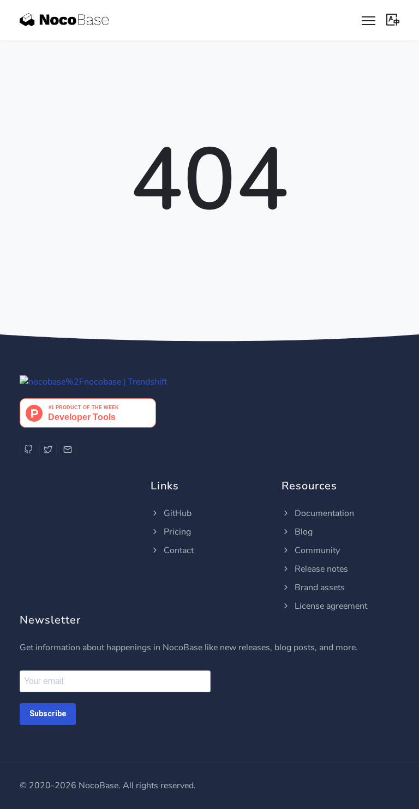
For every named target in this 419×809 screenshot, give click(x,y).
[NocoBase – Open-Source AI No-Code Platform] (64, 20)
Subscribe (47, 713)
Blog (302, 532)
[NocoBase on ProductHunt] (88, 412)
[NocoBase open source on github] (93, 382)
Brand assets (318, 588)
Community (316, 550)
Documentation (323, 513)
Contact (177, 550)
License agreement (329, 606)
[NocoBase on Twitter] (48, 449)
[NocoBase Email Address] (67, 449)
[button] (392, 18)
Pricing (176, 532)
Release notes (320, 569)
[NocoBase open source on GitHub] (28, 449)
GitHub (176, 513)
